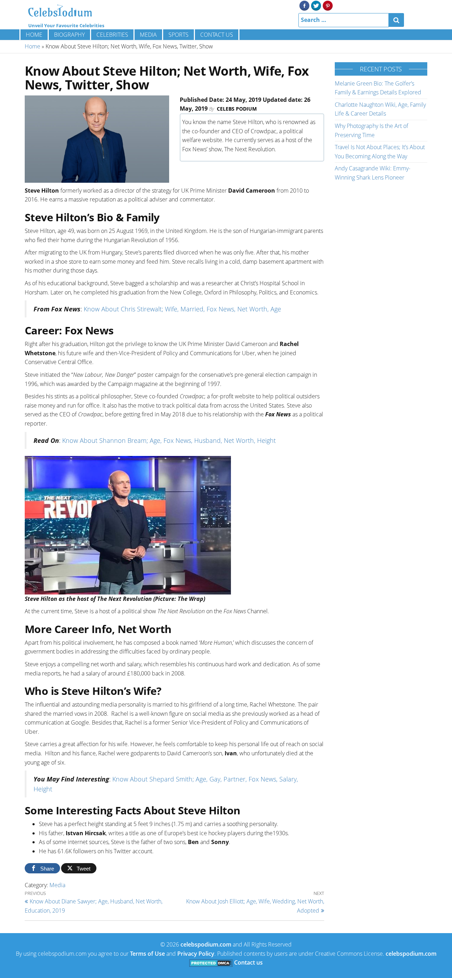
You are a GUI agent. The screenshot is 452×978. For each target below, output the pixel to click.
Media (148, 35)
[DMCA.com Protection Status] (211, 962)
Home (34, 35)
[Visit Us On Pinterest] (327, 5)
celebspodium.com (205, 944)
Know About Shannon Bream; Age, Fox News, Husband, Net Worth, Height (169, 440)
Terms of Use (147, 953)
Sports (178, 35)
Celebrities (112, 35)
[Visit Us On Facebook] (304, 5)
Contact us (216, 35)
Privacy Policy (195, 953)
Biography (69, 35)
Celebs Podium (237, 108)
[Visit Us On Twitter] (316, 5)
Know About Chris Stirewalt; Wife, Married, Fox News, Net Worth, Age (182, 309)
